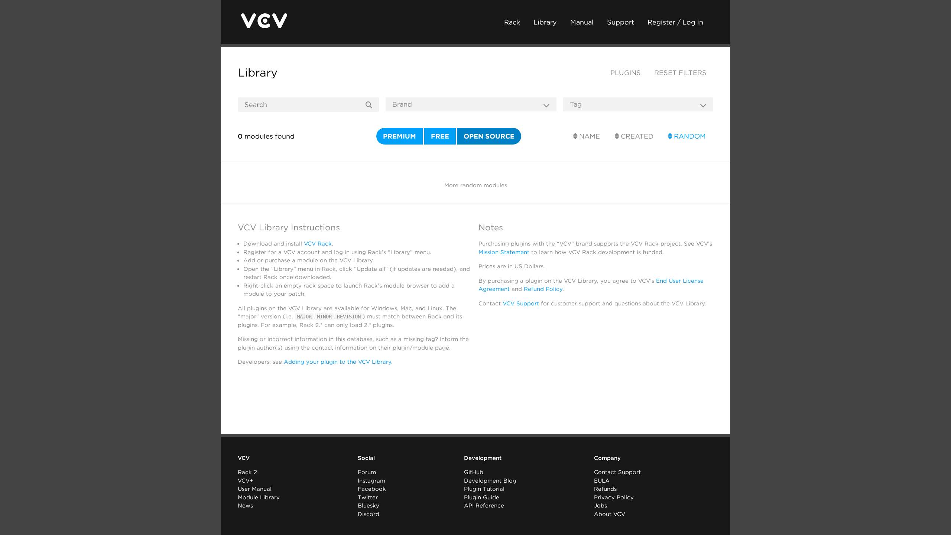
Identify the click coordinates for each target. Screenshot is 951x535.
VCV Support (521, 303)
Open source (489, 136)
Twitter (368, 497)
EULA (602, 480)
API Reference (484, 505)
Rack (512, 22)
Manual (582, 22)
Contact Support (617, 472)
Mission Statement (503, 252)
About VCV (609, 514)
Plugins (625, 73)
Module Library (259, 497)
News (245, 505)
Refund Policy (543, 289)
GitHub (473, 472)
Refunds (605, 489)
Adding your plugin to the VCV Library (337, 362)
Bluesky (368, 505)
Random (689, 136)
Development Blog (490, 480)
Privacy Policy (614, 497)
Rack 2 (247, 472)
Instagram (371, 480)
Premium (399, 136)
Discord (368, 514)
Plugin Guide (481, 497)
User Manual (255, 489)
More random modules (475, 185)
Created (636, 136)
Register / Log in (675, 22)
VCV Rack (318, 243)
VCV (244, 458)
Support (620, 22)
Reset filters (680, 73)
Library (545, 22)
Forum (367, 472)
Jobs (600, 505)
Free (440, 136)
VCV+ (245, 480)
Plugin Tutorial (484, 489)
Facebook (372, 489)
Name (588, 136)
